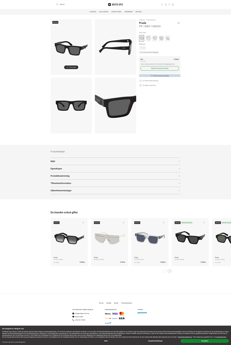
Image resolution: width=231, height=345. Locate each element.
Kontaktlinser (116, 11)
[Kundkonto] (165, 4)
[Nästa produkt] (169, 271)
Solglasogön (142, 20)
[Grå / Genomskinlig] (167, 38)
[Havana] (161, 38)
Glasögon (92, 11)
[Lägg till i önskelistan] (178, 23)
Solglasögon (103, 11)
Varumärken (128, 11)
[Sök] (162, 4)
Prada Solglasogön (151, 20)
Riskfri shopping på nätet (161, 76)
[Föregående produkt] (165, 271)
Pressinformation (126, 303)
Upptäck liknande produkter (159, 68)
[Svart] (141, 38)
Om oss (101, 303)
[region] (115, 244)
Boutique (139, 11)
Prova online (72, 67)
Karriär (116, 303)
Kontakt (108, 303)
